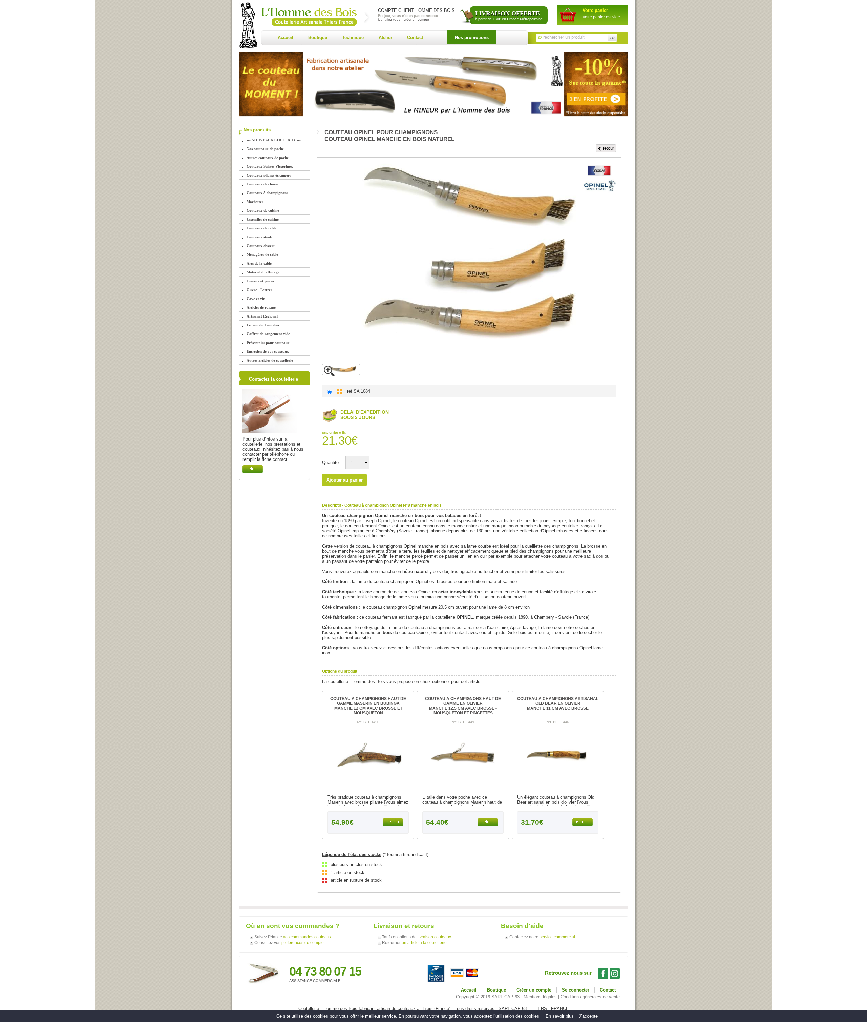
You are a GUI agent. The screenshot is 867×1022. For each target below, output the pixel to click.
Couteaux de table (261, 228)
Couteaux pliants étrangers (269, 175)
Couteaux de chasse (262, 184)
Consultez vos (289, 942)
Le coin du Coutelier (263, 325)
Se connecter (575, 990)
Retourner (414, 942)
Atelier (385, 37)
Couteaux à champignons (267, 193)
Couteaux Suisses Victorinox (270, 166)
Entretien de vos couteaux (268, 351)
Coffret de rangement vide (268, 334)
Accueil (285, 37)
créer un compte (416, 19)
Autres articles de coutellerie (270, 360)
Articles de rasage (261, 307)
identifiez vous (389, 19)
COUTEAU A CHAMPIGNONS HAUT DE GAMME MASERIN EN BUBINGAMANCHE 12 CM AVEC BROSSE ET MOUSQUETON (368, 705)
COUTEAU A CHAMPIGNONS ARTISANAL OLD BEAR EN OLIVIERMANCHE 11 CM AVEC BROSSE (557, 703)
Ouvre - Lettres (259, 290)
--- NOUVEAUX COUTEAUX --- (274, 140)
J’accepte (588, 1016)
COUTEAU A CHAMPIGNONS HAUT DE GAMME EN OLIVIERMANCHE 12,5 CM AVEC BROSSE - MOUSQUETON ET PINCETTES (463, 705)
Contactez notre (542, 937)
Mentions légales (540, 996)
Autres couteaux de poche (268, 158)
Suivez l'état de (292, 937)
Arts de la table (259, 263)
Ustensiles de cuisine (263, 219)
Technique (353, 37)
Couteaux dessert (261, 246)
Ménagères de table (262, 254)
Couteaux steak (259, 237)
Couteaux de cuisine (263, 210)
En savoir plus (560, 1016)
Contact (415, 37)
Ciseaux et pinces (260, 281)
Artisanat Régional (262, 316)
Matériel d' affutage (263, 272)
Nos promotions (472, 37)
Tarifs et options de (416, 937)
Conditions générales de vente (590, 996)
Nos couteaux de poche (265, 149)
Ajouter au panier (344, 480)
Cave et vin (256, 299)
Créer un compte (533, 990)
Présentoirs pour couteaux (268, 343)
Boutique (317, 37)
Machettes (255, 202)
